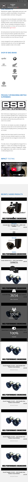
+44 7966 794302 (23, 1)
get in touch (13, 27)
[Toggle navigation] (25, 4)
